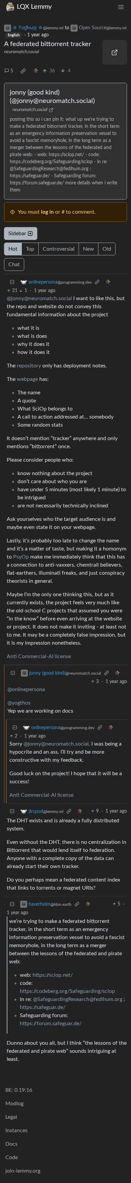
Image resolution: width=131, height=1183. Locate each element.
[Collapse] (12, 282)
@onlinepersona (26, 689)
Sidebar (17, 233)
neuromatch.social (21, 51)
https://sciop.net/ (53, 975)
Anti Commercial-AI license (39, 656)
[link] (23, 71)
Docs (11, 1144)
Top (30, 249)
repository (29, 365)
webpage (27, 379)
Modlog (14, 1103)
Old (106, 249)
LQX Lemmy (34, 6)
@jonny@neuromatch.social (39, 298)
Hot (12, 249)
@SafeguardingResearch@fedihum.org (77, 999)
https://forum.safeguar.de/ (51, 1023)
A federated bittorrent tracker (47, 44)
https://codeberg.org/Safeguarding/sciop (67, 991)
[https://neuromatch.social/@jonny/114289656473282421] (114, 52)
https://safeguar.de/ (43, 1007)
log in (47, 212)
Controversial (59, 249)
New (88, 249)
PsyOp (21, 557)
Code (11, 1157)
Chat (14, 264)
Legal (11, 1117)
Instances (16, 1130)
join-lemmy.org (22, 1171)
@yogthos (19, 703)
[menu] (121, 7)
